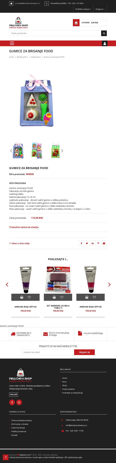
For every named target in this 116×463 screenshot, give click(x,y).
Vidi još (13, 394)
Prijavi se (84, 352)
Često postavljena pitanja (59, 334)
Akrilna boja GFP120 (90, 307)
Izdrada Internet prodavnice (20, 457)
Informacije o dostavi (19, 424)
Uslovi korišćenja (93, 333)
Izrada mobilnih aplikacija (53, 457)
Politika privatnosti (18, 431)
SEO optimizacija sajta (73, 457)
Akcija (64, 385)
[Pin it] (92, 243)
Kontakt (14, 435)
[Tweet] (87, 243)
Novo (64, 382)
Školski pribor (22, 57)
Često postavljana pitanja (21, 420)
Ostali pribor (36, 57)
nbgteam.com (24, 455)
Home (11, 57)
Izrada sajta (37, 457)
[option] (25, 291)
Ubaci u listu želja (20, 243)
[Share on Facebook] (81, 243)
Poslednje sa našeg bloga (72, 393)
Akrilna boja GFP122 (25, 307)
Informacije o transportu (23, 334)
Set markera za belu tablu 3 (58, 307)
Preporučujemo (68, 389)
